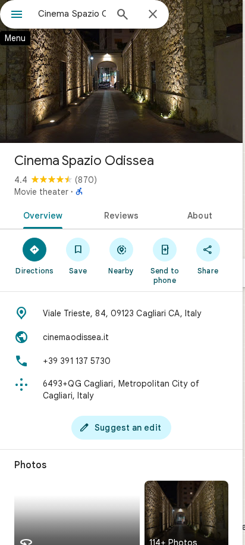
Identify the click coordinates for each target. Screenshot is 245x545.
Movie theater (41, 191)
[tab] (41, 214)
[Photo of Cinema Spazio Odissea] (121, 71)
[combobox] (72, 14)
